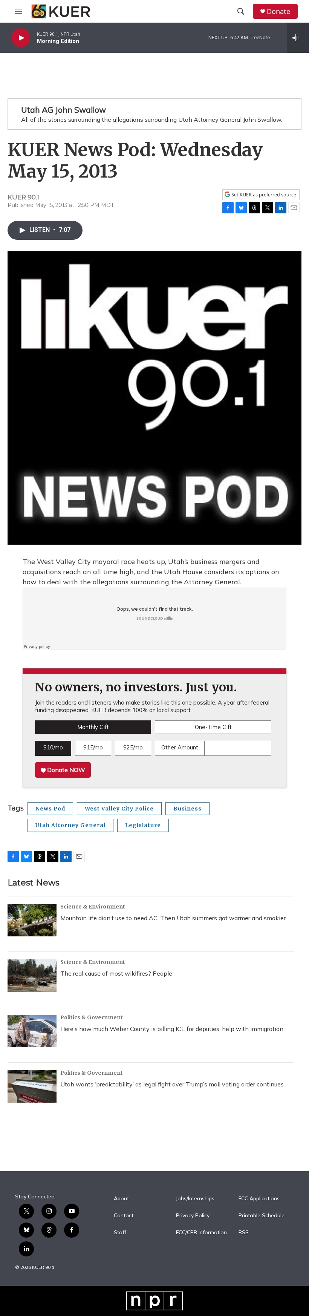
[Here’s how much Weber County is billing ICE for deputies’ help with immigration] (32, 1031)
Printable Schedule (262, 1216)
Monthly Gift (93, 727)
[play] (21, 38)
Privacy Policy (193, 1216)
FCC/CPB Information (201, 1233)
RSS (244, 1233)
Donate (278, 11)
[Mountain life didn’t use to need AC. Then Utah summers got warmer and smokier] (32, 920)
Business (187, 808)
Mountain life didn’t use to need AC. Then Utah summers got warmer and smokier (173, 918)
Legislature (143, 825)
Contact (123, 1216)
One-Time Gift (213, 727)
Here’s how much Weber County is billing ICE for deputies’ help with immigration (171, 1029)
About (121, 1199)
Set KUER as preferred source (263, 195)
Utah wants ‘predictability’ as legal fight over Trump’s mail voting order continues (172, 1084)
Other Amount (179, 747)
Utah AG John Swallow (63, 110)
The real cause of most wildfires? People (116, 973)
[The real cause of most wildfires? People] (32, 975)
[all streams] (298, 38)
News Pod (50, 808)
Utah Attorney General (70, 825)
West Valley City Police (119, 808)
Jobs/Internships (195, 1199)
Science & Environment (92, 906)
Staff (120, 1233)
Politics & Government (91, 1017)
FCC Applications (259, 1199)
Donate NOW (65, 770)
